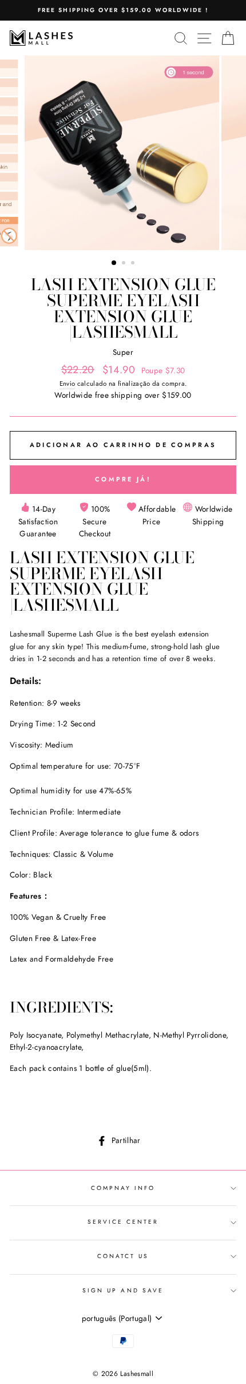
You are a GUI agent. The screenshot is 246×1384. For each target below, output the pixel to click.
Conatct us (123, 1256)
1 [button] (114, 263)
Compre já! (123, 479)
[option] (123, 10)
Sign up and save (123, 1290)
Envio (67, 383)
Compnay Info (123, 1188)
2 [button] (125, 264)
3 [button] (134, 264)
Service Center (123, 1221)
